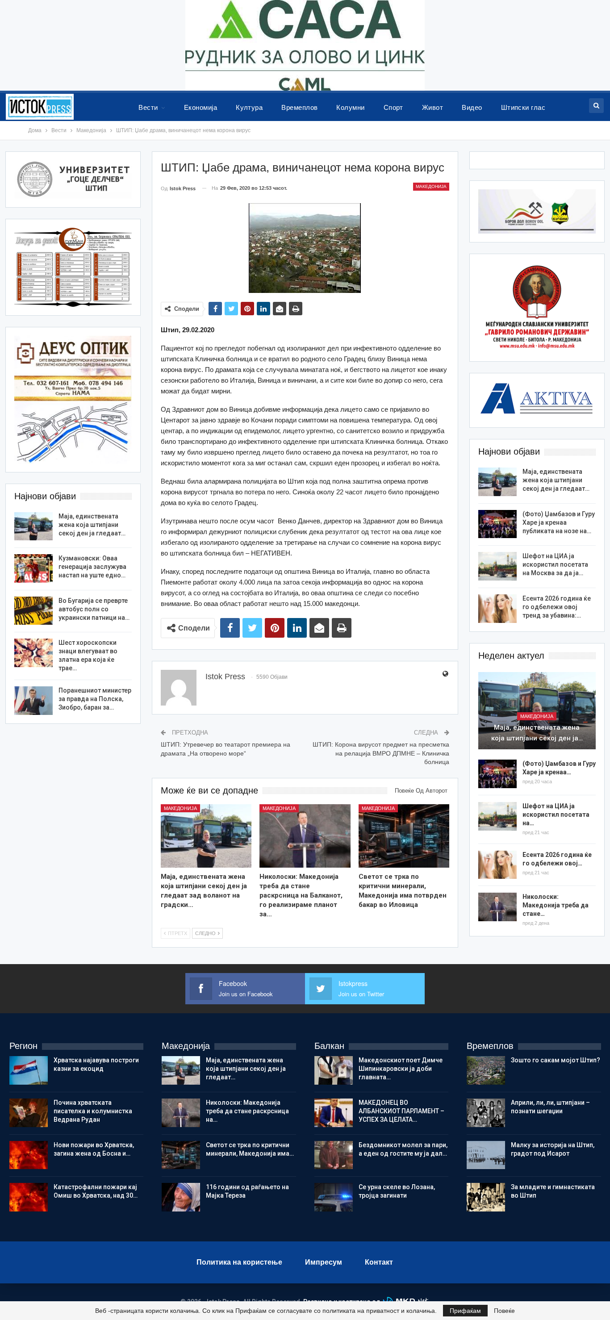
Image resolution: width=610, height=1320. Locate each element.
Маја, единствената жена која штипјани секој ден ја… (537, 732)
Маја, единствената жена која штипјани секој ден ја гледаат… (555, 480)
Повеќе (504, 1310)
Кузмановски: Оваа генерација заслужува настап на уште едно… (92, 567)
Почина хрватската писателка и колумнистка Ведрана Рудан (93, 1111)
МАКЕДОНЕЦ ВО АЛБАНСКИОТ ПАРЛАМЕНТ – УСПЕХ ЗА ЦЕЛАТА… (401, 1111)
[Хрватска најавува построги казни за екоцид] (28, 1070)
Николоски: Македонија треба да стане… (555, 905)
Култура (249, 107)
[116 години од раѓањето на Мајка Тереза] (181, 1197)
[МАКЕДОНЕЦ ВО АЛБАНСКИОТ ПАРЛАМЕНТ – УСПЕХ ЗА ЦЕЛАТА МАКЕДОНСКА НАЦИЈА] (333, 1113)
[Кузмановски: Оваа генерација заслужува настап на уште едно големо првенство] (33, 568)
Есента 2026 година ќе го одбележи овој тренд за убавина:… (556, 607)
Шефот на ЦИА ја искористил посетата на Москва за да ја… (555, 564)
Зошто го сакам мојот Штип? (555, 1060)
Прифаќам (465, 1310)
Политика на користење (239, 1262)
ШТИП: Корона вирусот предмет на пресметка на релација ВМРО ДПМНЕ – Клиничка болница (381, 753)
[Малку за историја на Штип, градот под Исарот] (486, 1155)
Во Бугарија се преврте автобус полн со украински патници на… (94, 609)
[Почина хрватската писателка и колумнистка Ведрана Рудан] (28, 1113)
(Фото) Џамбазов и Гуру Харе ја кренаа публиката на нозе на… (558, 522)
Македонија (431, 186)
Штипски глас (523, 107)
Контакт (379, 1262)
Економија (200, 107)
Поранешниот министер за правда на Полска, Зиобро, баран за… (94, 699)
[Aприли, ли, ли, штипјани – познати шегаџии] (486, 1113)
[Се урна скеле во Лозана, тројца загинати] (333, 1197)
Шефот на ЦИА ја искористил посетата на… (555, 814)
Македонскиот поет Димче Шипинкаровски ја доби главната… (401, 1069)
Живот (432, 107)
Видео (472, 107)
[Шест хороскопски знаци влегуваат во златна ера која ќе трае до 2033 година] (33, 653)
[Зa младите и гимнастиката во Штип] (486, 1197)
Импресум (323, 1262)
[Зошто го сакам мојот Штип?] (486, 1070)
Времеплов (299, 107)
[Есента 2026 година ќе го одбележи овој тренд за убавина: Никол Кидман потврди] (497, 608)
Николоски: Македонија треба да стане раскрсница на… (247, 1111)
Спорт (393, 107)
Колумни (350, 107)
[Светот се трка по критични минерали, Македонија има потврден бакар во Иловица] (404, 836)
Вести (148, 107)
